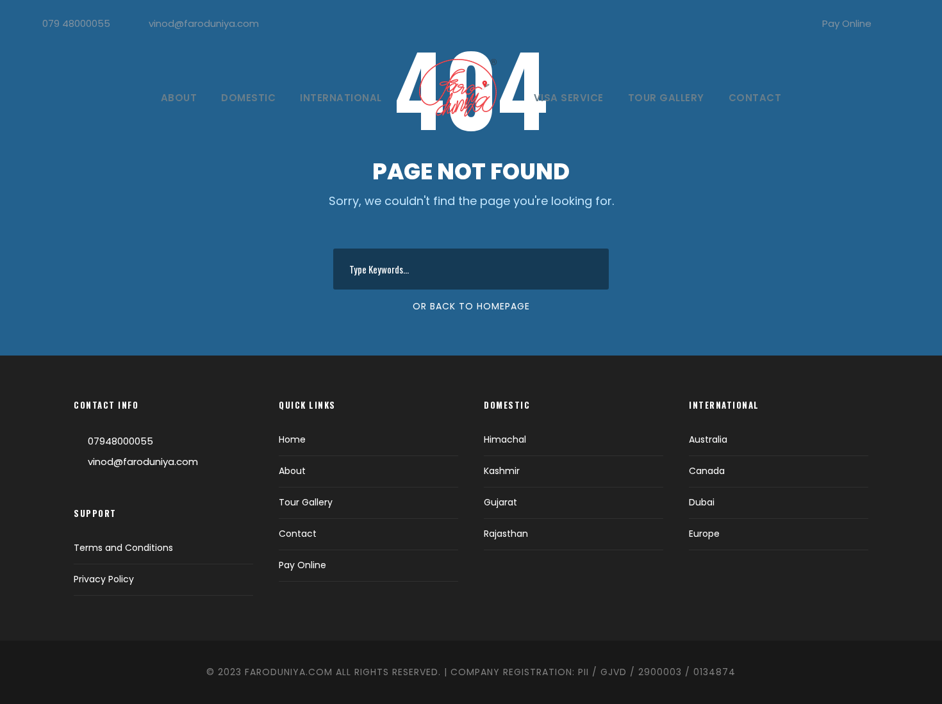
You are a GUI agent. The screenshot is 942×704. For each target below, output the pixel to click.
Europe (704, 533)
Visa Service (569, 97)
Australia (708, 439)
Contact (755, 97)
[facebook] (891, 23)
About (179, 97)
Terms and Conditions (123, 547)
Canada (707, 470)
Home (292, 439)
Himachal (505, 439)
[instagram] (912, 23)
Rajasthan (506, 533)
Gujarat (500, 502)
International (341, 97)
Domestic (248, 97)
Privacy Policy (104, 579)
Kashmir (502, 470)
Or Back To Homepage (471, 306)
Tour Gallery (666, 97)
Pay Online (847, 23)
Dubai (702, 502)
